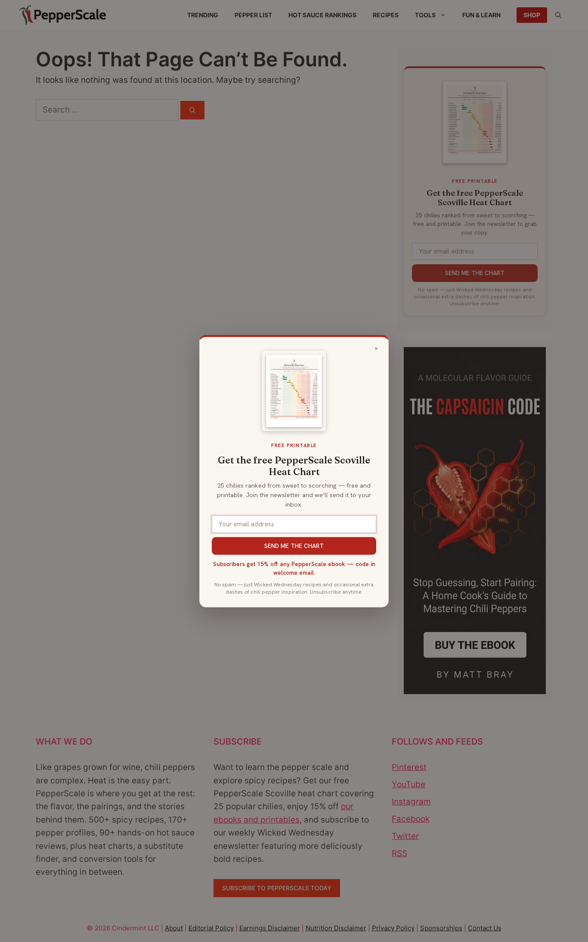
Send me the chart (294, 546)
